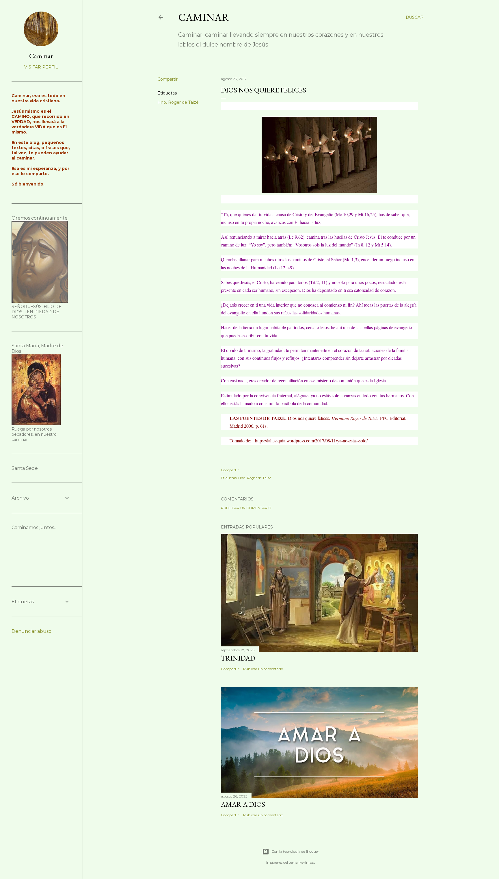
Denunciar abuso (31, 631)
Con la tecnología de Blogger (295, 851)
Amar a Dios (243, 804)
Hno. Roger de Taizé (178, 102)
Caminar (203, 17)
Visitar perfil (41, 67)
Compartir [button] (167, 79)
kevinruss (307, 862)
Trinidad (238, 658)
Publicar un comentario (246, 508)
